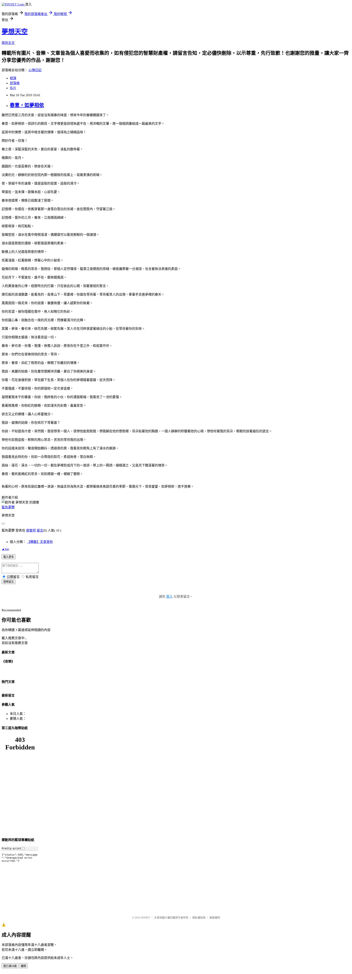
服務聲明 (214, 917)
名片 (13, 88)
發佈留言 (8, 581)
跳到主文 (8, 43)
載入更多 (8, 556)
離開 (23, 965)
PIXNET (145, 917)
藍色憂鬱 (8, 507)
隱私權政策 (199, 917)
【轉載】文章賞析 (40, 542)
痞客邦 (31, 530)
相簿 (13, 78)
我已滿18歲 (10, 965)
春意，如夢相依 (27, 105)
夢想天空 (15, 31)
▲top (5, 549)
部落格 (15, 83)
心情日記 (35, 70)
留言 (40, 530)
